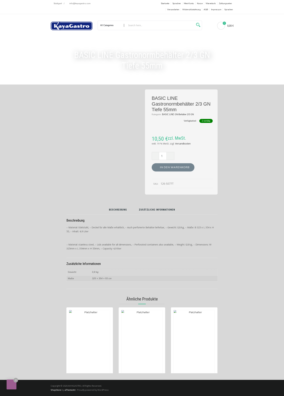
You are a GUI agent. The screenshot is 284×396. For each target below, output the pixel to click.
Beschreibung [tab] (118, 210)
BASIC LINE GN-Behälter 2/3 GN (178, 114)
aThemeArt (70, 389)
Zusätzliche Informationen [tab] (157, 210)
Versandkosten (183, 143)
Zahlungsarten (225, 3)
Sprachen (176, 3)
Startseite (165, 3)
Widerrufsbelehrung (191, 9)
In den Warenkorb (174, 167)
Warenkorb (211, 3)
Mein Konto (189, 3)
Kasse (200, 3)
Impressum (216, 9)
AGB (206, 9)
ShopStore (56, 389)
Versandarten (173, 9)
